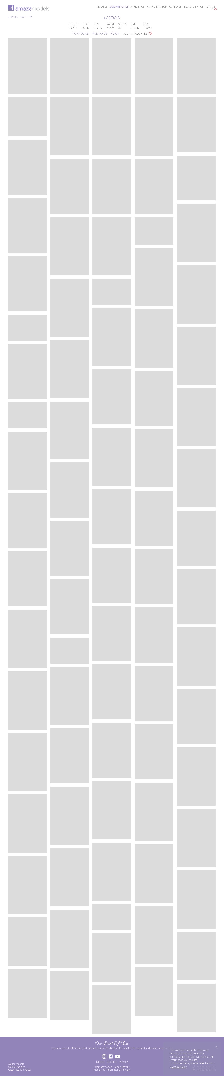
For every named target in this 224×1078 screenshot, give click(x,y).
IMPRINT (100, 1062)
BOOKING (112, 1062)
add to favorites (135, 33)
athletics (137, 6)
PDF (116, 33)
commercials (119, 6)
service (198, 6)
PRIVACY (123, 1062)
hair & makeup (157, 6)
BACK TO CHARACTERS (21, 17)
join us (210, 6)
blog (187, 6)
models (101, 6)
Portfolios (81, 33)
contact (175, 6)
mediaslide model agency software (112, 1069)
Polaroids (99, 33)
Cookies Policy (178, 1066)
